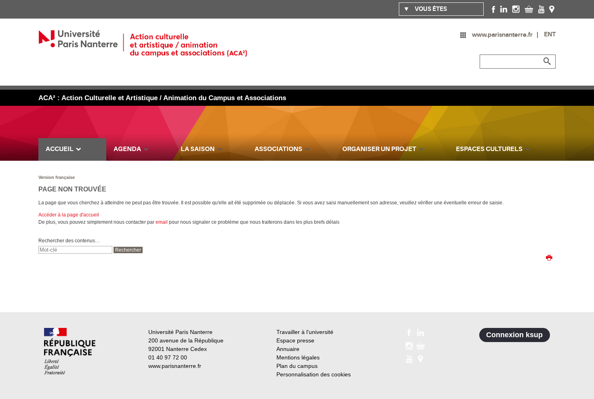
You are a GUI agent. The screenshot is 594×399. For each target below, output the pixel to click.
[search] (75, 250)
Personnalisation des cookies (313, 374)
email (162, 222)
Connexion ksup (514, 335)
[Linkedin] (503, 9)
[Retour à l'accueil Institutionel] (69, 351)
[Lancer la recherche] (547, 61)
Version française (56, 177)
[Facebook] (493, 9)
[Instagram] (516, 9)
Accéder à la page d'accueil (68, 215)
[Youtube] (541, 9)
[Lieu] (551, 9)
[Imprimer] (549, 258)
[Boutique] (528, 9)
